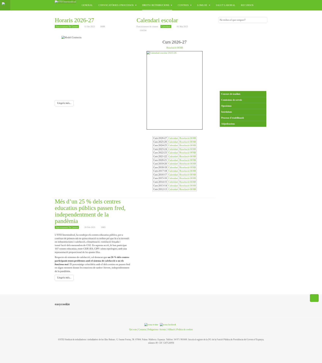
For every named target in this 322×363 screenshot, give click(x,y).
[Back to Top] (314, 298)
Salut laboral (225, 5)
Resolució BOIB (174, 47)
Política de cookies (184, 329)
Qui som (133, 329)
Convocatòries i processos (116, 5)
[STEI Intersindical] (65, 1)
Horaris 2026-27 (74, 20)
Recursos (247, 5)
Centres (183, 5)
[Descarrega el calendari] (175, 90)
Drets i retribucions (156, 5)
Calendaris (165, 26)
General (87, 5)
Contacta (142, 329)
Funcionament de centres (67, 26)
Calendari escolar (157, 20)
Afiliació (171, 329)
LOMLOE (202, 5)
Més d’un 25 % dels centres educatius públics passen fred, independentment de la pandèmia (90, 211)
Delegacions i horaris (156, 329)
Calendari (173, 138)
